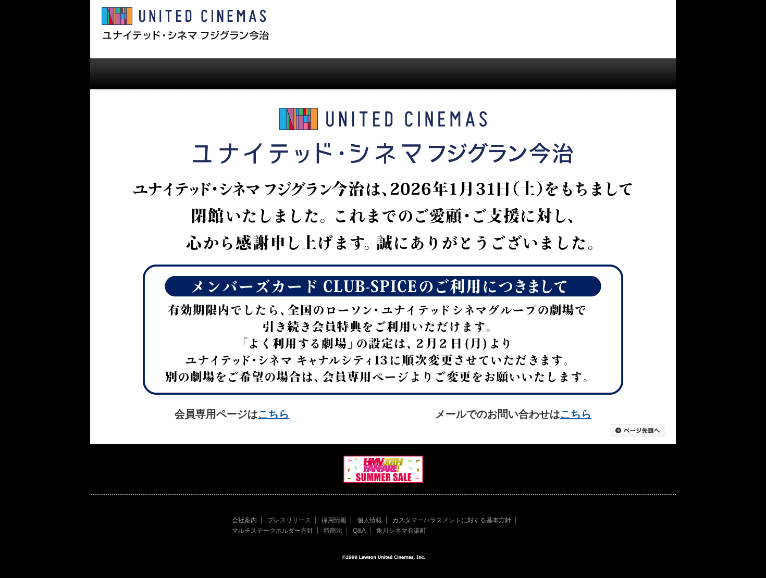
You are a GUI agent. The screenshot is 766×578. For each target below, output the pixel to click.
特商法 (333, 530)
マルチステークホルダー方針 (272, 530)
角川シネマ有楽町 (401, 530)
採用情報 (334, 520)
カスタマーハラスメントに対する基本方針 (451, 520)
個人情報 (369, 520)
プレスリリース (289, 520)
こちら (273, 414)
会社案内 (244, 520)
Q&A (359, 530)
